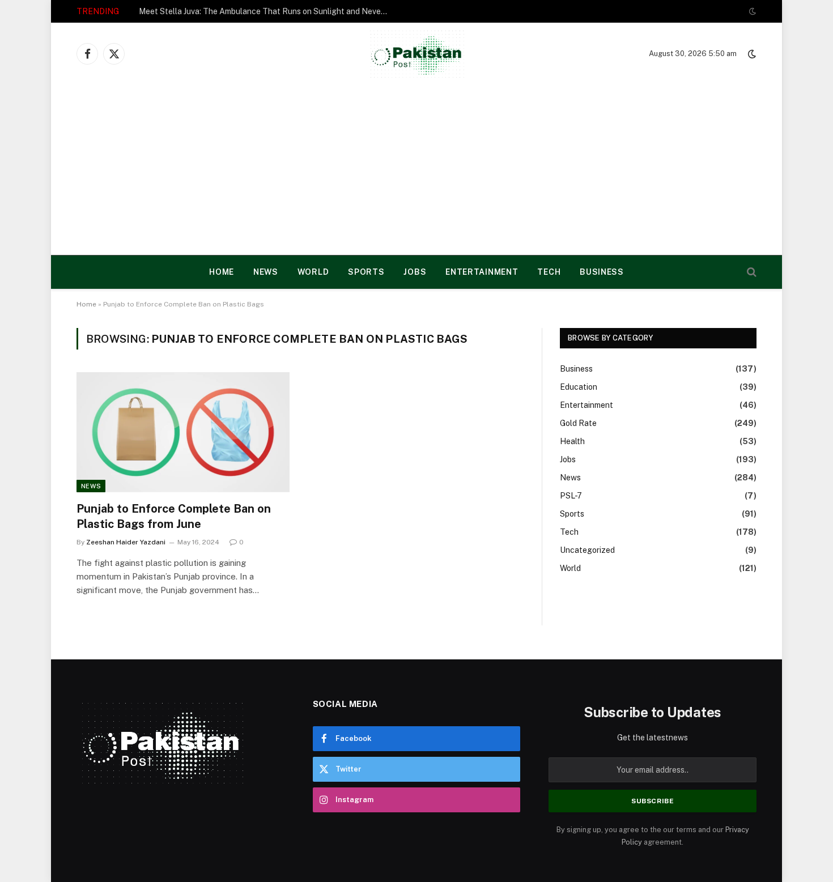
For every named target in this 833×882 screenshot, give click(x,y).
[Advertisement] (416, 170)
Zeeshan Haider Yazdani (125, 542)
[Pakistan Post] (416, 54)
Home (86, 304)
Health (572, 441)
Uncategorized (587, 550)
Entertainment (481, 271)
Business (602, 271)
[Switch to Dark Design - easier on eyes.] (751, 11)
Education (578, 386)
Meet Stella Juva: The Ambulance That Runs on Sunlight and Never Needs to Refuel (266, 11)
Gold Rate (578, 423)
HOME (221, 271)
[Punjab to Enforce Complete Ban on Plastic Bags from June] (183, 432)
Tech (548, 271)
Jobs (414, 271)
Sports (366, 271)
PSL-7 (571, 495)
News (265, 271)
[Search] (750, 272)
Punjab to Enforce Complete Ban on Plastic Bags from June (173, 516)
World (313, 271)
